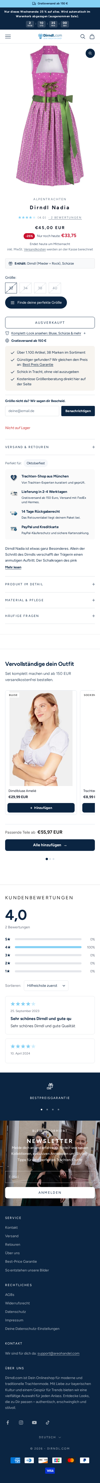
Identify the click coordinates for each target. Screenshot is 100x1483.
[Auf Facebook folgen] (7, 1422)
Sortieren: (13, 985)
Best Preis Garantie (38, 364)
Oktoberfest (36, 463)
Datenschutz (15, 1312)
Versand (11, 1236)
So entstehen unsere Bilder (27, 1270)
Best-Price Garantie (21, 1261)
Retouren (12, 1244)
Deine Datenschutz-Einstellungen (32, 1329)
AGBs (9, 1295)
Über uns (12, 1253)
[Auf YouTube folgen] (34, 1422)
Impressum (14, 1320)
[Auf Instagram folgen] (21, 1422)
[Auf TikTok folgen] (47, 1422)
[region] (50, 1092)
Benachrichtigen (78, 411)
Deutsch (47, 1437)
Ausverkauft (50, 323)
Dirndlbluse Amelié (22, 791)
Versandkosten (35, 249)
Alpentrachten (49, 199)
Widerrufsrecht (17, 1303)
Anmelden (50, 1192)
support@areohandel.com (58, 1353)
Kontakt (11, 1227)
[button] (50, 217)
